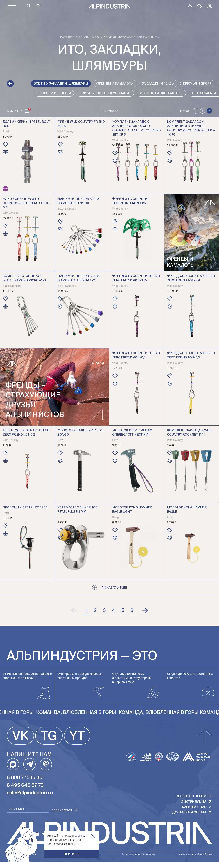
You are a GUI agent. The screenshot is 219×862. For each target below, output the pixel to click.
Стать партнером (191, 796)
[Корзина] (209, 6)
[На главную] (109, 6)
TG (49, 736)
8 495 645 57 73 (25, 785)
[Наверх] (204, 735)
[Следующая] (144, 610)
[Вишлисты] (199, 6)
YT (77, 736)
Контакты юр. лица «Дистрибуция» (195, 854)
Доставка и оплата (189, 812)
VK (20, 736)
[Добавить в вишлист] (5, 144)
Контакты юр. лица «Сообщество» (138, 854)
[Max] (13, 764)
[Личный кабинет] (190, 6)
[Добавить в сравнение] (5, 152)
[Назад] (10, 83)
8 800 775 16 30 (24, 777)
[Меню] (12, 6)
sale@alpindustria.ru (30, 793)
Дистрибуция (193, 801)
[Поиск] (29, 6)
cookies (79, 835)
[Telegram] (29, 764)
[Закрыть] (93, 836)
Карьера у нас (194, 807)
